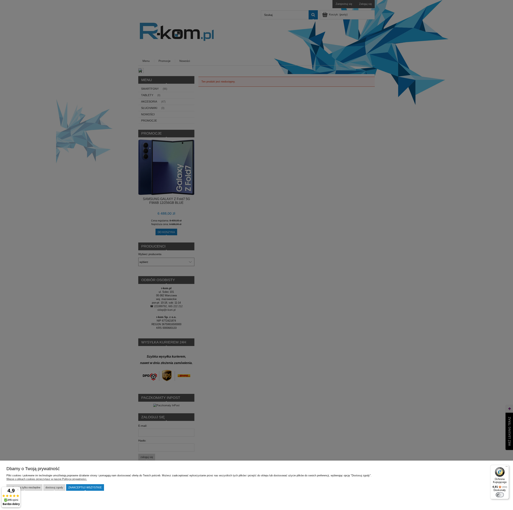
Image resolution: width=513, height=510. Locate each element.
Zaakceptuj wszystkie (85, 487)
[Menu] (506, 467)
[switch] (500, 494)
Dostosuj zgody (54, 487)
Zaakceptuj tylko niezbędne (24, 487)
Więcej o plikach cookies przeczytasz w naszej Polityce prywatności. (46, 479)
